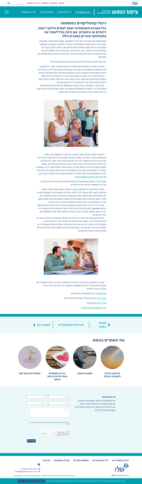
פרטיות (46, 460)
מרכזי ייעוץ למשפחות (96, 303)
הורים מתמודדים (83, 12)
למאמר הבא (43, 325)
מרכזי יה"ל (101, 298)
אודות (61, 3)
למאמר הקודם (102, 325)
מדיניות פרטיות (23, 481)
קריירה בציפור (33, 3)
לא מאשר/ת (33, 481)
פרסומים (45, 3)
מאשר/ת (42, 481)
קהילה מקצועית (28, 12)
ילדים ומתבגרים (64, 12)
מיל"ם (103, 293)
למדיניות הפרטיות (35, 422)
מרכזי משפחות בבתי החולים (93, 307)
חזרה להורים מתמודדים (71, 325)
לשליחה (31, 440)
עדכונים (53, 3)
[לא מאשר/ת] (140, 481)
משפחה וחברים (47, 12)
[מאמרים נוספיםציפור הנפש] (134, 3)
